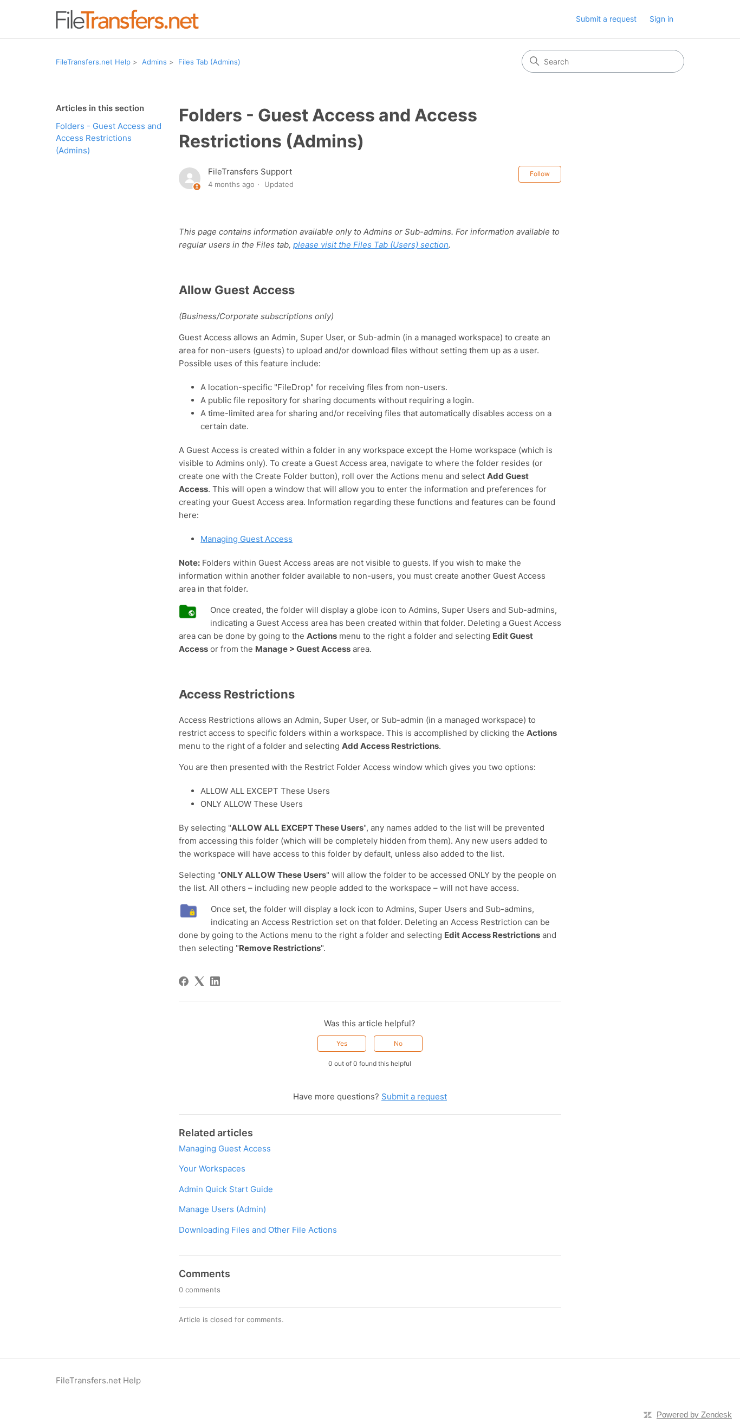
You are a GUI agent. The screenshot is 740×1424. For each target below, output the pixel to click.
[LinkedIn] (215, 981)
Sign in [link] (661, 18)
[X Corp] (199, 981)
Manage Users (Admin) (222, 1209)
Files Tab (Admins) (209, 61)
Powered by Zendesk (694, 1414)
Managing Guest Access (246, 539)
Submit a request (606, 18)
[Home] (127, 19)
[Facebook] (184, 981)
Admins (154, 61)
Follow (540, 174)
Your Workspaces (212, 1168)
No (398, 1043)
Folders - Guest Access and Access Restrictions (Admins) (108, 138)
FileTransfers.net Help (93, 61)
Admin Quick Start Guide (226, 1189)
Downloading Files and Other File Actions (258, 1230)
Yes (341, 1043)
